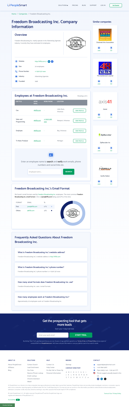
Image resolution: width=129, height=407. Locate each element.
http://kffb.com (40, 61)
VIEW (79, 111)
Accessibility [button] (11, 400)
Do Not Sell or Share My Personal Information (54, 372)
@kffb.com (37, 110)
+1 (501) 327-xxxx (40, 71)
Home (14, 13)
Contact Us (50, 364)
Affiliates (11, 367)
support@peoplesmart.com (106, 364)
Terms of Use (81, 341)
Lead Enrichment (33, 367)
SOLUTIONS (62, 5)
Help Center (50, 367)
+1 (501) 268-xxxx (48, 120)
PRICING (75, 5)
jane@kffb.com (32, 206)
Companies (23, 13)
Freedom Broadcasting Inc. (46, 194)
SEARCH (68, 172)
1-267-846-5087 (102, 367)
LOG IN (103, 5)
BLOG (84, 5)
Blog (9, 370)
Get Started (116, 5)
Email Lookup (32, 376)
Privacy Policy (92, 341)
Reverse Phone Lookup (35, 373)
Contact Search (32, 364)
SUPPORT (93, 5)
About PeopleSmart (14, 364)
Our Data (30, 370)
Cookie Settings (7, 405)
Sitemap (68, 364)
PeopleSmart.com (47, 343)
